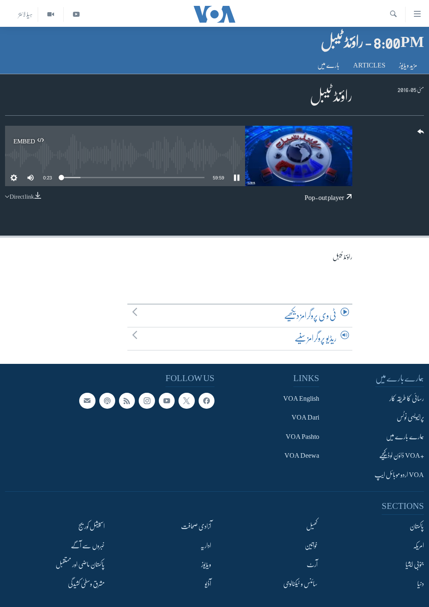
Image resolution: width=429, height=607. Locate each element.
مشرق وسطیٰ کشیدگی (86, 584)
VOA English (301, 399)
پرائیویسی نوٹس (410, 418)
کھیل (312, 527)
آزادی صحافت (196, 527)
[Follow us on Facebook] (206, 401)
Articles (369, 65)
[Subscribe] (87, 401)
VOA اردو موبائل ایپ (399, 475)
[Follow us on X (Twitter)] (186, 401)
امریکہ (418, 546)
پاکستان (417, 527)
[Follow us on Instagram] (147, 401)
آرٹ (312, 565)
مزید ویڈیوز (408, 65)
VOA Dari (305, 418)
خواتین (311, 546)
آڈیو (208, 584)
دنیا (420, 584)
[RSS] (127, 401)
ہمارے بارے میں (405, 437)
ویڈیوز (206, 565)
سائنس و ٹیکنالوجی (300, 584)
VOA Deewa (301, 456)
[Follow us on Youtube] (167, 401)
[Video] (50, 14)
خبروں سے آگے (88, 546)
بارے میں (328, 65)
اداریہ (205, 546)
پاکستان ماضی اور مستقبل (80, 565)
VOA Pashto (302, 437)
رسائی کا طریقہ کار (406, 399)
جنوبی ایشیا (415, 565)
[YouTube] (76, 14)
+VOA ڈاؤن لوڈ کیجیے (401, 456)
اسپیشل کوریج (91, 527)
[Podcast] (107, 401)
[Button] (420, 134)
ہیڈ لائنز (25, 14)
